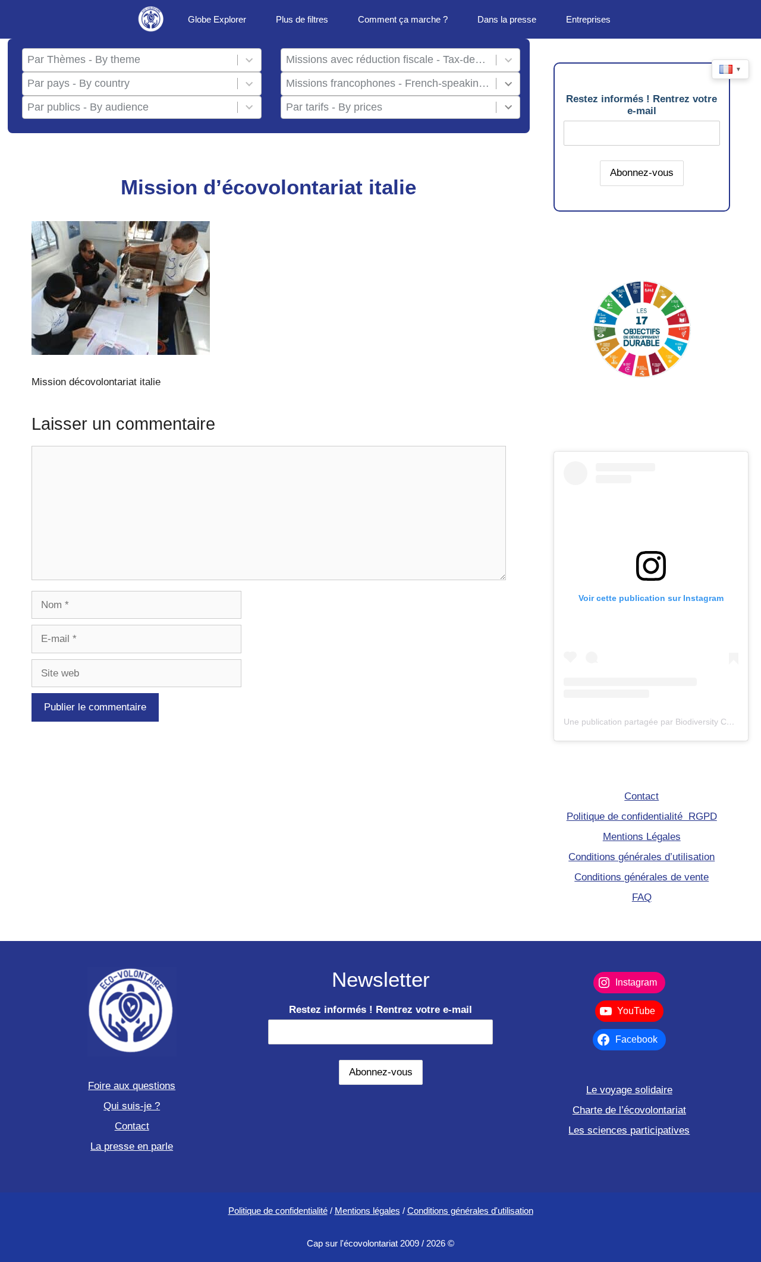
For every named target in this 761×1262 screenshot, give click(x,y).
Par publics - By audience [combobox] (88, 107)
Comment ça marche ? (403, 19)
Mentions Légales (642, 836)
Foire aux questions (131, 1085)
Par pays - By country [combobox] (78, 83)
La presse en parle (131, 1146)
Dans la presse (506, 19)
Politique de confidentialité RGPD (642, 816)
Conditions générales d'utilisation (470, 1211)
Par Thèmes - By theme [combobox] (83, 59)
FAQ (642, 897)
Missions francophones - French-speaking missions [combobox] (388, 83)
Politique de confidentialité (278, 1211)
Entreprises (588, 19)
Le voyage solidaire (629, 1090)
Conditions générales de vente (641, 877)
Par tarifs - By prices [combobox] (334, 107)
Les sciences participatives (629, 1130)
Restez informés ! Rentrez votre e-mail (641, 105)
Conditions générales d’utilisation (641, 857)
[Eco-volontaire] (152, 19)
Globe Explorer (217, 19)
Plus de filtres (302, 19)
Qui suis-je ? (131, 1106)
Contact (641, 796)
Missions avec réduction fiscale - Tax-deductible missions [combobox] (388, 59)
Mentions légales (367, 1211)
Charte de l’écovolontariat (629, 1110)
